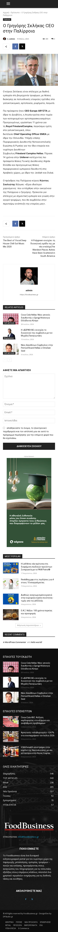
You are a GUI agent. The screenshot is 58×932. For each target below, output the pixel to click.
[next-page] (9, 360)
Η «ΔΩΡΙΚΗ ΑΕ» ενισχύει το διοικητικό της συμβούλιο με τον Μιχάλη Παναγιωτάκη (36, 333)
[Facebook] (15, 46)
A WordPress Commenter (14, 642)
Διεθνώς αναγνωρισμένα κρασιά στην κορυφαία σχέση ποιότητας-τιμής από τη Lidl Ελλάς (37, 598)
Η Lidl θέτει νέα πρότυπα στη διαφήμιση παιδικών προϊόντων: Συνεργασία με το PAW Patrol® (36, 567)
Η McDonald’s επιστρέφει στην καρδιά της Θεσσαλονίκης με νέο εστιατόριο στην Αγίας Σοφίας (36, 750)
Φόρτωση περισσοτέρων (28, 625)
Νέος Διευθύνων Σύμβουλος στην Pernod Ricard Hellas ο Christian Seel (37, 348)
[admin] (5, 38)
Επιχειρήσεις (9, 338)
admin (12, 39)
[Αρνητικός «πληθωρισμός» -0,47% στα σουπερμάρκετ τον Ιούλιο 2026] (11, 736)
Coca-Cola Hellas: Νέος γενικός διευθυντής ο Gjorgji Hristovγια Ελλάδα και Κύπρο (35, 318)
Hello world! (36, 642)
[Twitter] (32, 899)
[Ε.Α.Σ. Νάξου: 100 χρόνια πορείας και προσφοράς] (11, 614)
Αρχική (6, 12)
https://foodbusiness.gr (29, 295)
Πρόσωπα (15, 12)
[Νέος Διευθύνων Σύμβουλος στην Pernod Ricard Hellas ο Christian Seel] (11, 349)
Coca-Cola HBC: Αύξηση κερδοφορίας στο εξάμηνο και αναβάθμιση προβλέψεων (35, 720)
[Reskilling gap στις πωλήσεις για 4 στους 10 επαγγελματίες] (11, 583)
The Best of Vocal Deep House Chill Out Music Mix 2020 (14, 243)
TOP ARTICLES (9, 323)
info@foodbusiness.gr (28, 836)
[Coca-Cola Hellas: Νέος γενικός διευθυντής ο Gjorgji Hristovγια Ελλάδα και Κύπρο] (11, 318)
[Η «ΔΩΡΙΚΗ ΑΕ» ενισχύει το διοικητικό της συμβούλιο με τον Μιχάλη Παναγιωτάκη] (11, 334)
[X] (22, 46)
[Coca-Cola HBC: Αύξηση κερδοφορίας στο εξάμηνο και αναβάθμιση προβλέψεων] (11, 721)
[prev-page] (5, 360)
